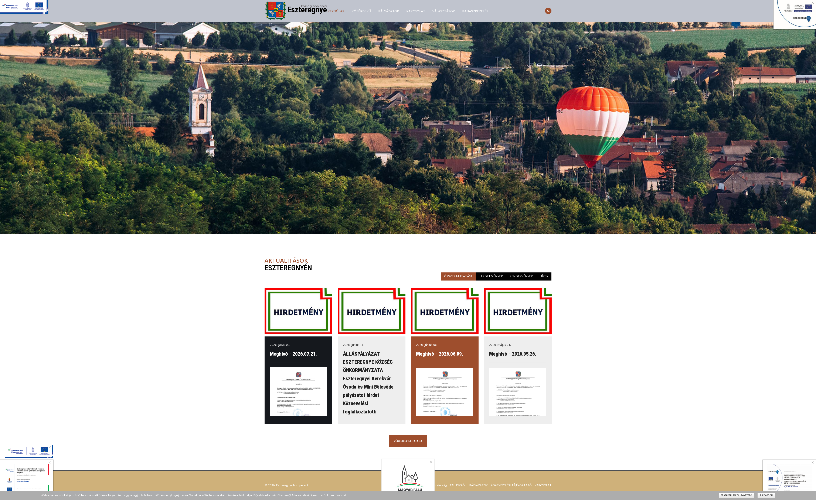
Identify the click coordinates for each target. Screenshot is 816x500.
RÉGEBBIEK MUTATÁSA (408, 441)
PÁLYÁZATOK (388, 11)
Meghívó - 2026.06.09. (439, 354)
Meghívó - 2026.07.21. (293, 354)
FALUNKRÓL (458, 485)
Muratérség (439, 485)
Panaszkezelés (475, 11)
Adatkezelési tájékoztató (736, 495)
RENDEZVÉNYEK (521, 276)
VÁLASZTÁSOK (443, 11)
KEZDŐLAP (336, 11)
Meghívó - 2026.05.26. (512, 354)
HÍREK (544, 276)
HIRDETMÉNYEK (491, 276)
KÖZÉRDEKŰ (361, 11)
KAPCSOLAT (415, 11)
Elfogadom (766, 495)
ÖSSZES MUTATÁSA (458, 276)
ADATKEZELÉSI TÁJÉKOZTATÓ (511, 485)
